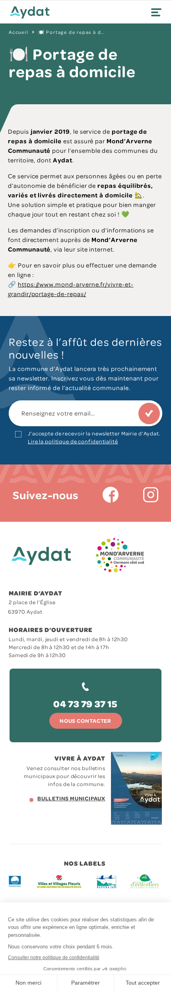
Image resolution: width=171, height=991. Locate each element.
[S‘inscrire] (149, 413)
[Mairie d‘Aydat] (30, 12)
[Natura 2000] (106, 881)
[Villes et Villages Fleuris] (59, 881)
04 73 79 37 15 (85, 703)
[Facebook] (111, 495)
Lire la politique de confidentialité (73, 441)
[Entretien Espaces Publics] (144, 881)
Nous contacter (85, 720)
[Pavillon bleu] (15, 881)
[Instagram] (150, 494)
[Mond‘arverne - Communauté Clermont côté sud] (120, 555)
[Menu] (156, 12)
